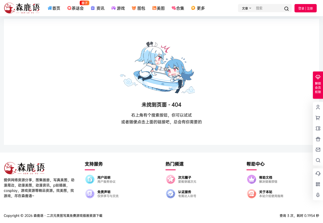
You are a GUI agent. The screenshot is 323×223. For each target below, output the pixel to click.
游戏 (121, 8)
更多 (201, 8)
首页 (56, 8)
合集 (180, 8)
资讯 (100, 8)
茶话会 (78, 6)
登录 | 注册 (305, 8)
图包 (141, 8)
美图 (161, 8)
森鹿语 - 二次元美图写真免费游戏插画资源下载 (67, 215)
